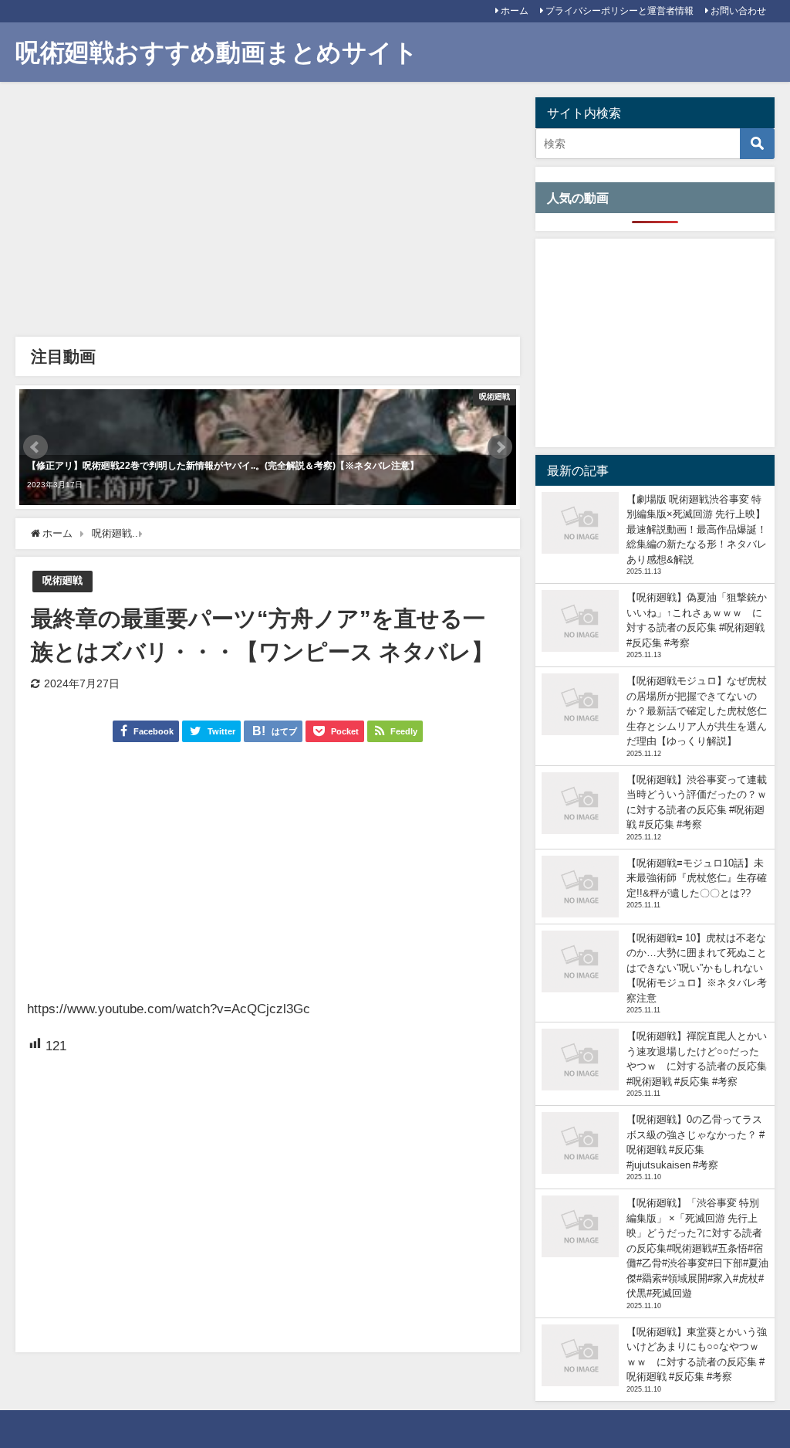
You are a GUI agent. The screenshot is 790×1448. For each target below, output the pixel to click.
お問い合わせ (738, 10)
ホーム (514, 10)
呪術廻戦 (62, 580)
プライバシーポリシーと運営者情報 (619, 10)
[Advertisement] (267, 213)
